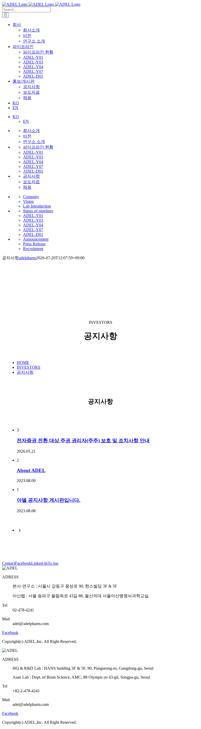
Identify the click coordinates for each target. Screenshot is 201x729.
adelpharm (27, 258)
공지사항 (25, 372)
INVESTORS (28, 367)
